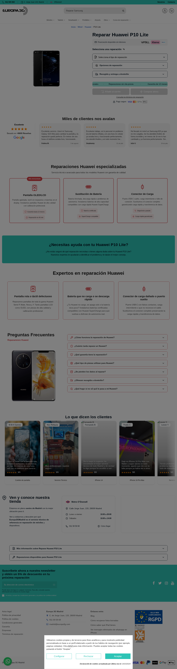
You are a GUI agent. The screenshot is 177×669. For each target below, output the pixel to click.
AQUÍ (70, 646)
